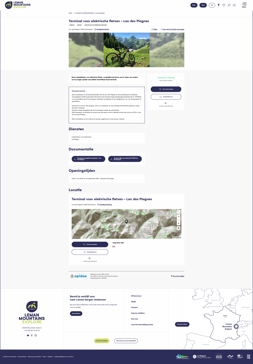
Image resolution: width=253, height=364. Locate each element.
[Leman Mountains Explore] (18, 5)
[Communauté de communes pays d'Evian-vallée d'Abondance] (182, 356)
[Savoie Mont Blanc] (219, 356)
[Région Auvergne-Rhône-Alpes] (202, 356)
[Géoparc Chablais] (230, 356)
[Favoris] (223, 5)
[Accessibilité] (218, 4)
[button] (229, 5)
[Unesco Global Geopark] (240, 356)
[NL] (234, 5)
